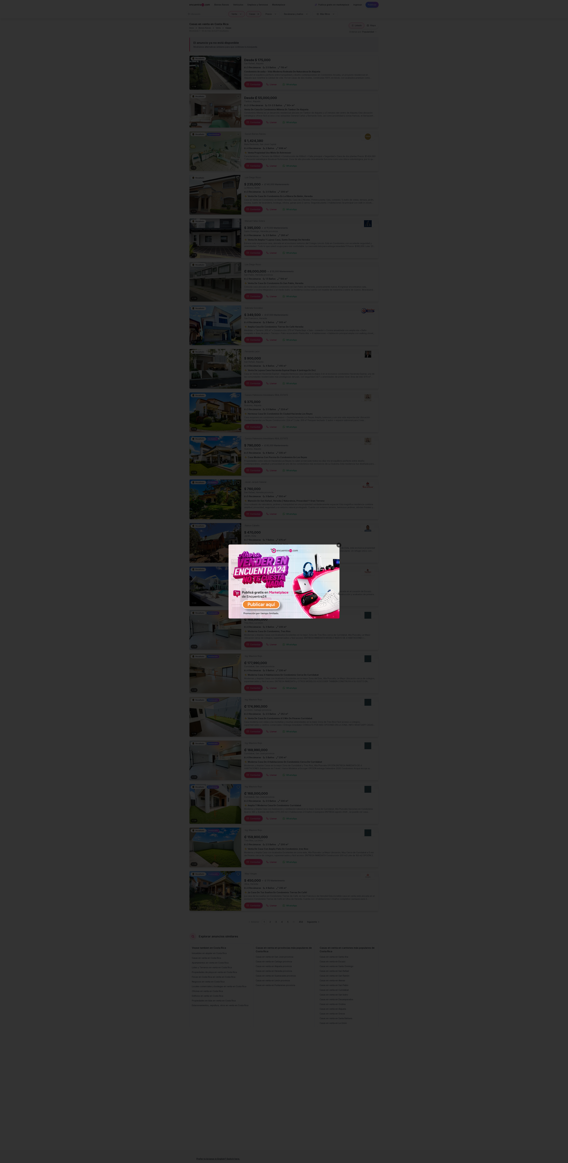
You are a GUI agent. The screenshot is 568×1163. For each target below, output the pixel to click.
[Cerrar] (339, 545)
